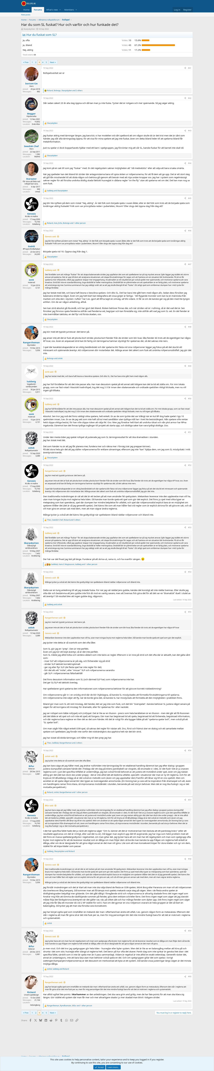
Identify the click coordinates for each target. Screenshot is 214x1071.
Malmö (37, 156)
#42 (189, 98)
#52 (189, 465)
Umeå (37, 191)
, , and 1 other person (66, 223)
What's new (52, 9)
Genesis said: (50, 236)
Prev (27, 62)
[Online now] (31, 276)
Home (26, 9)
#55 (189, 612)
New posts (25, 14)
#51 (189, 432)
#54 (189, 572)
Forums (38, 9)
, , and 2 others (65, 90)
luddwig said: (50, 270)
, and (61, 851)
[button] (60, 9)
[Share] (185, 68)
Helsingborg (35, 1005)
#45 (189, 198)
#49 (189, 366)
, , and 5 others (63, 520)
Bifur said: (49, 805)
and (57, 191)
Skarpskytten (29, 29)
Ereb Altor (36, 124)
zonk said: (49, 371)
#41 (189, 68)
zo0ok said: (50, 756)
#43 (189, 130)
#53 (189, 527)
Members (69, 9)
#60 (189, 976)
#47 (189, 264)
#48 (189, 327)
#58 (189, 859)
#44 (189, 163)
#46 (189, 230)
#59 (189, 931)
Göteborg (36, 224)
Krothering (35, 556)
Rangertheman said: (53, 471)
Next (52, 62)
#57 (189, 800)
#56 (189, 750)
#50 (189, 398)
